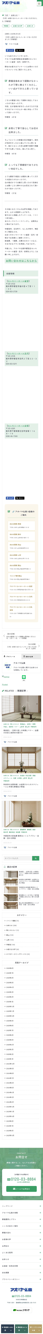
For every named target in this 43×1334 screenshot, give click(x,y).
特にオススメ (14, 724)
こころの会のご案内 (10, 1226)
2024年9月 (10, 1068)
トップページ (7, 1206)
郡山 (7, 935)
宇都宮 (6, 26)
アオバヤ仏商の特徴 (10, 1212)
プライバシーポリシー (11, 1279)
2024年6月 (10, 1083)
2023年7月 (10, 1126)
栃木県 (5, 832)
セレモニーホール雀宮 (18, 281)
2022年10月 (10, 1135)
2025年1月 (9, 1059)
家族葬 (18, 832)
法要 (14, 778)
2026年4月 (10, 987)
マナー (16, 727)
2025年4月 (10, 1045)
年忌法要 (28, 775)
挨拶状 (11, 727)
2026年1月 (9, 1002)
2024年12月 (10, 1064)
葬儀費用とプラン (9, 1219)
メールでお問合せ (23, 1189)
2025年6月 (10, 1035)
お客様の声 (6, 1239)
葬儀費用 (23, 829)
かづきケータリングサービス (16, 954)
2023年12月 (10, 1107)
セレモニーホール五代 (18, 353)
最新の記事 (29, 657)
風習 (33, 829)
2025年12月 (10, 1006)
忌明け (29, 724)
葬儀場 (29, 829)
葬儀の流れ (6, 1232)
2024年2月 (10, 1102)
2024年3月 (10, 1097)
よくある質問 (7, 1252)
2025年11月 (10, 1011)
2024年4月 (10, 1092)
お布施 (19, 778)
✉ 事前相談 (21, 1328)
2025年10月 (10, 1016)
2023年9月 (10, 1121)
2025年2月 (10, 1054)
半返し (5, 727)
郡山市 (27, 727)
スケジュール (7, 778)
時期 (33, 724)
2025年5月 (10, 1040)
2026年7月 (10, 973)
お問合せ (5, 1246)
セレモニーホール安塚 (18, 425)
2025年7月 (10, 1030)
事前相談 (12, 832)
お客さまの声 (17, 26)
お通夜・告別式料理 (10, 1266)
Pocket (5, 684)
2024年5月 (10, 1088)
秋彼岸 (22, 775)
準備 (33, 775)
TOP (6, 15)
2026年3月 (10, 992)
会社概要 (5, 1272)
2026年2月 (10, 997)
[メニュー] (39, 3)
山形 (7, 940)
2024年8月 (10, 1073)
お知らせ (14, 15)
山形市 (22, 727)
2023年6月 (10, 1131)
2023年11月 (10, 1111)
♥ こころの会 (35, 1328)
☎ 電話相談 (7, 1328)
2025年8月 (10, 1025)
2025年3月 (10, 1049)
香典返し (23, 724)
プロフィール (10, 657)
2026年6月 (10, 978)
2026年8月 (10, 968)
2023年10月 (10, 1116)
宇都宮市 (33, 727)
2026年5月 (10, 983)
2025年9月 (10, 1021)
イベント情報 (11, 921)
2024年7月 (10, 1078)
